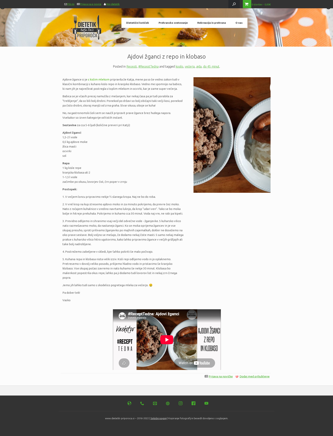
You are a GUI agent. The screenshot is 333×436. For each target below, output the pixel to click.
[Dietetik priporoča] (87, 26)
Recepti (131, 66)
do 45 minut (211, 66)
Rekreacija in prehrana (211, 22)
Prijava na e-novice (90, 4)
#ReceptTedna (148, 66)
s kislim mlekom (98, 79)
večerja (190, 66)
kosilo (179, 66)
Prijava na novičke (221, 376)
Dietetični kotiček (137, 22)
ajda (199, 66)
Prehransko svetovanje (173, 22)
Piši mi (70, 4)
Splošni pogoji (159, 418)
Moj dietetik (113, 4)
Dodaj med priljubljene (255, 376)
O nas (239, 22)
